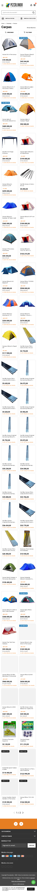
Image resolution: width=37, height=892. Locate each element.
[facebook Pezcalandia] (21, 824)
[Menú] (2, 5)
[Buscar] (33, 12)
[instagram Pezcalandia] (16, 824)
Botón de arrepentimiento (18, 881)
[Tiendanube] (18, 884)
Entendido (31, 889)
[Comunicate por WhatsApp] (33, 882)
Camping (8, 23)
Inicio (2, 23)
